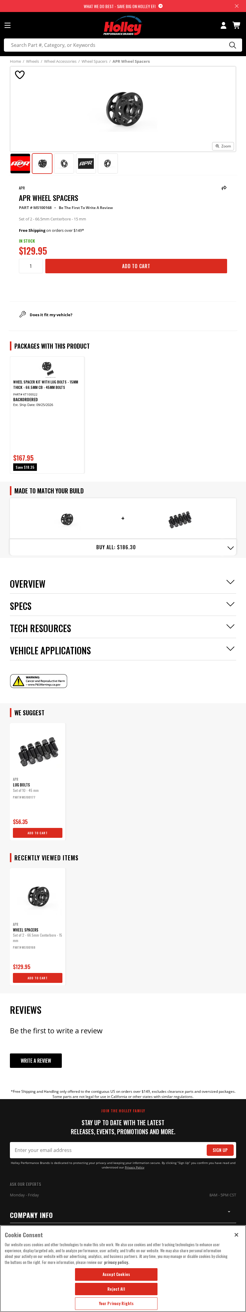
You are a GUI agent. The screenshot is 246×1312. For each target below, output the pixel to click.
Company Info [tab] (31, 1215)
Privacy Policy (134, 1167)
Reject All (116, 1289)
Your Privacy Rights (116, 1303)
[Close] (236, 1234)
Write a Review (36, 1060)
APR (22, 187)
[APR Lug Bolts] (179, 518)
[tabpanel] (47, 415)
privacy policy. (116, 1262)
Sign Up (220, 1150)
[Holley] (123, 25)
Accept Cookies (116, 1274)
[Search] (231, 45)
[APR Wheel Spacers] (66, 518)
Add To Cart (136, 266)
